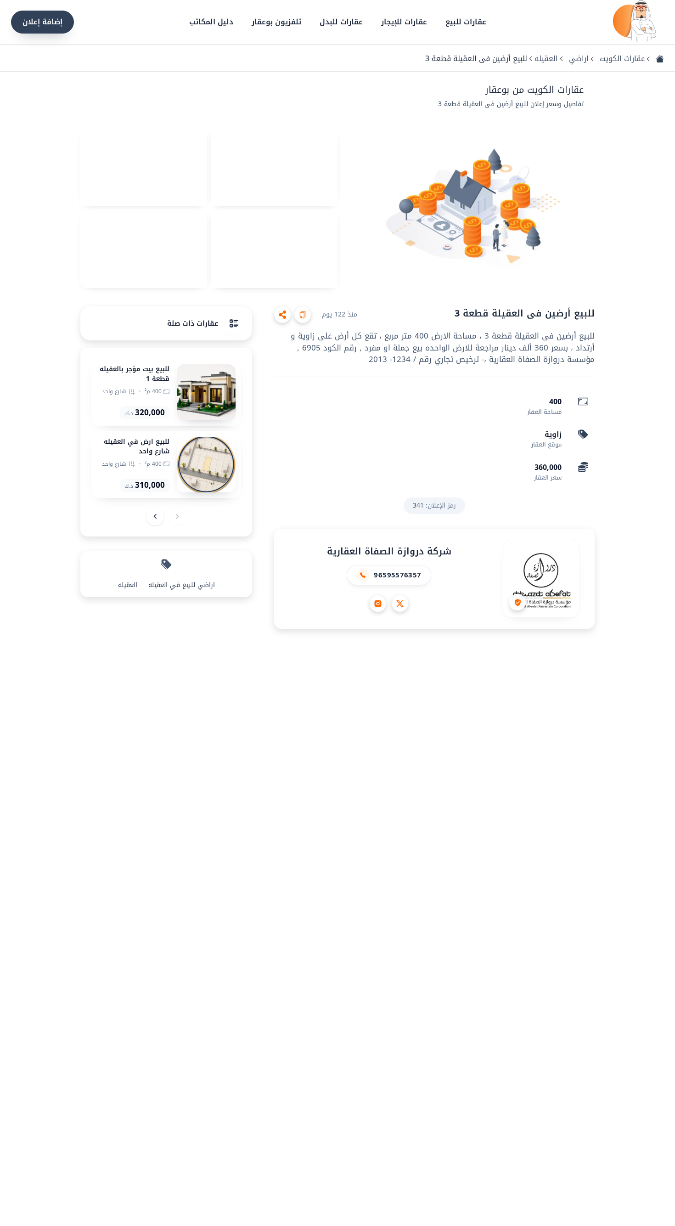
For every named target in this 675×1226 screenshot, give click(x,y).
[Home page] (635, 22)
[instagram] (378, 603)
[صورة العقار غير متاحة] (468, 207)
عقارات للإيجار (404, 22)
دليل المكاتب (211, 22)
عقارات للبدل (341, 22)
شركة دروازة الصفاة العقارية (389, 551)
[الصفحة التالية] (155, 516)
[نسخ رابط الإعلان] (302, 314)
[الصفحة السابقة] (177, 516)
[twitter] (400, 603)
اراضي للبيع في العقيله (181, 585)
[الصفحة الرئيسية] (660, 59)
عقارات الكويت (622, 58)
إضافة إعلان (42, 22)
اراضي (579, 58)
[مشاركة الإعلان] (282, 314)
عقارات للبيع (465, 22)
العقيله (546, 58)
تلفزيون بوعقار (276, 22)
